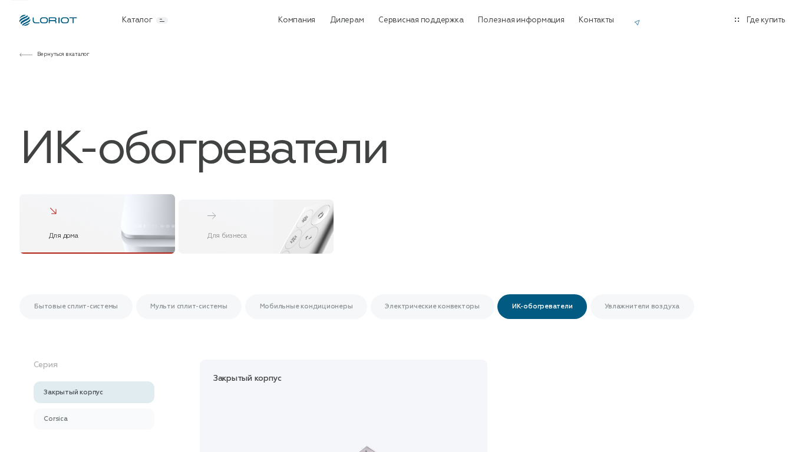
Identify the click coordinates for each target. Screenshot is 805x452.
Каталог (137, 20)
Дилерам (347, 20)
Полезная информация (521, 20)
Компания (296, 20)
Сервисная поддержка (420, 20)
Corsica (55, 418)
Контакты (596, 20)
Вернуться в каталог (63, 54)
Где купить (766, 20)
